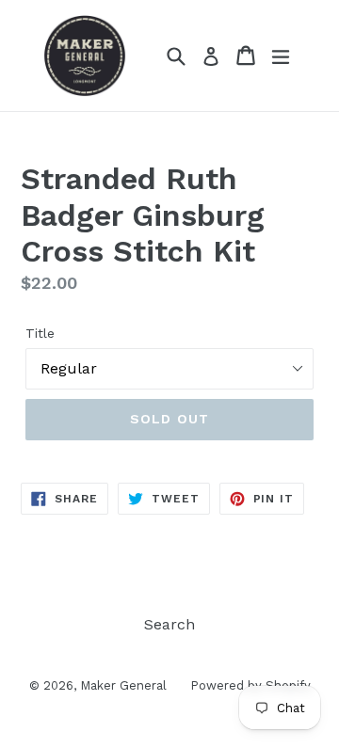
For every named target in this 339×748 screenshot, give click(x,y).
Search (169, 624)
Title (40, 333)
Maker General (123, 685)
